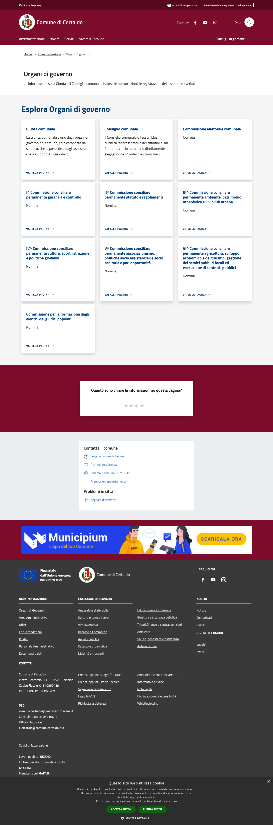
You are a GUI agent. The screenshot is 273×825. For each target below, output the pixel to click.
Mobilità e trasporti (91, 653)
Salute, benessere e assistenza (158, 638)
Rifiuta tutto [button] (152, 809)
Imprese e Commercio (92, 631)
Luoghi (201, 644)
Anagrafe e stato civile (93, 610)
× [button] (268, 781)
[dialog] (136, 801)
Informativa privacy (150, 681)
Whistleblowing (147, 703)
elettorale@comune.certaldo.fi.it (41, 727)
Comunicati (204, 617)
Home (28, 54)
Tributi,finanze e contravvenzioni (159, 624)
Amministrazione (49, 54)
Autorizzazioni (147, 646)
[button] (136, 818)
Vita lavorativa (88, 624)
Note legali (144, 689)
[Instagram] (214, 22)
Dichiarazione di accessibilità (156, 696)
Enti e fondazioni (30, 631)
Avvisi (200, 624)
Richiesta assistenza (92, 703)
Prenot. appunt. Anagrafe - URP (99, 674)
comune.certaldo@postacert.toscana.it (46, 711)
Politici (23, 639)
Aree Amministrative (33, 617)
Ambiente (143, 631)
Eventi (200, 651)
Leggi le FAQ (86, 696)
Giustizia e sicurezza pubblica (157, 617)
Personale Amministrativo (36, 646)
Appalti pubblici (88, 639)
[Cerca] (249, 22)
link (175, 801)
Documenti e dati (30, 653)
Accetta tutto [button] (121, 809)
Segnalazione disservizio (94, 689)
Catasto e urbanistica (92, 646)
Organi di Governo (31, 610)
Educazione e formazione (154, 610)
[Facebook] (194, 22)
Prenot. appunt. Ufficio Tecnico (98, 681)
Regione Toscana (30, 5)
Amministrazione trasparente (157, 674)
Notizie (201, 610)
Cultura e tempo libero (93, 617)
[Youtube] (204, 22)
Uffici (22, 624)
